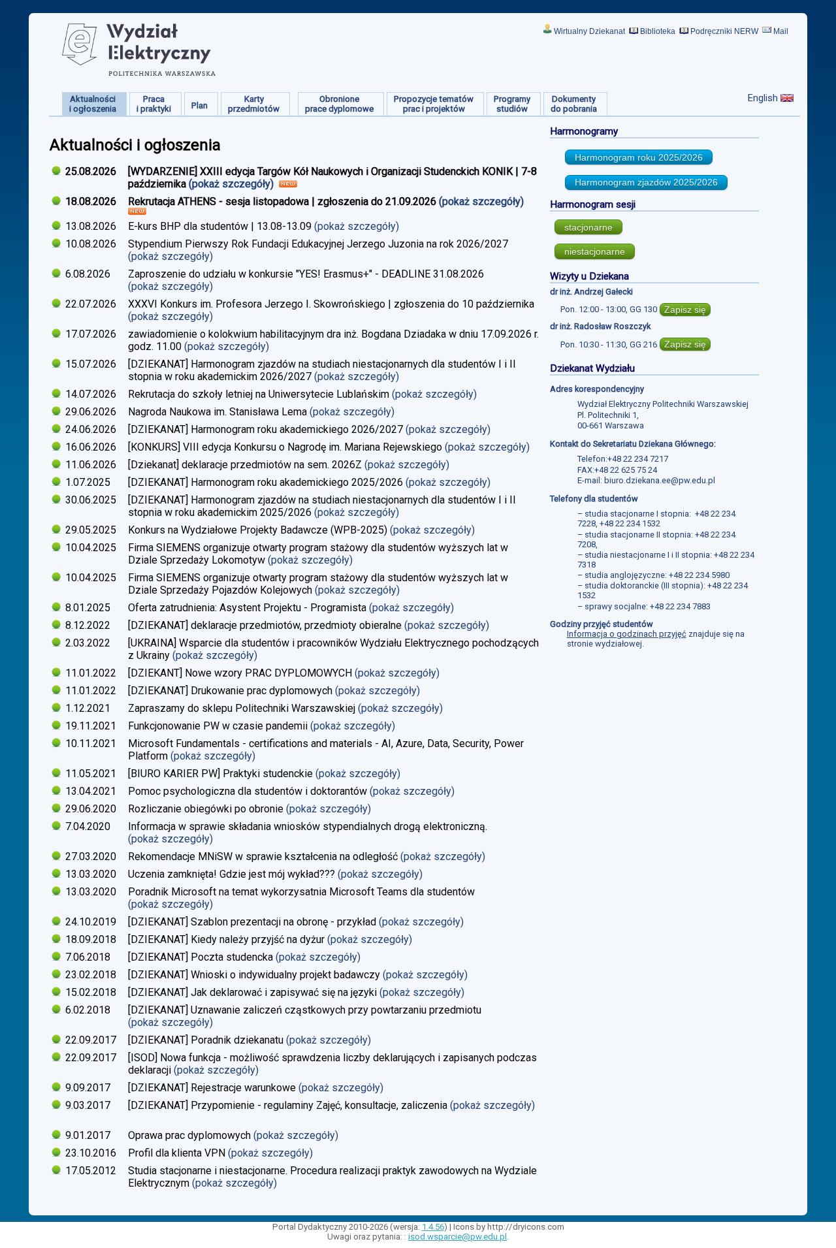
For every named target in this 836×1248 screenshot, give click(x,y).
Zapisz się (685, 309)
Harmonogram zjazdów (646, 182)
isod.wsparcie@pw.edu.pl (457, 1236)
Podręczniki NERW (724, 31)
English (763, 98)
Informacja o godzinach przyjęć (626, 634)
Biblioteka (657, 31)
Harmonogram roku (639, 157)
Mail (780, 31)
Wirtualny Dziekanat (589, 31)
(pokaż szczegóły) (232, 184)
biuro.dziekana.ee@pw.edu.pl (659, 480)
